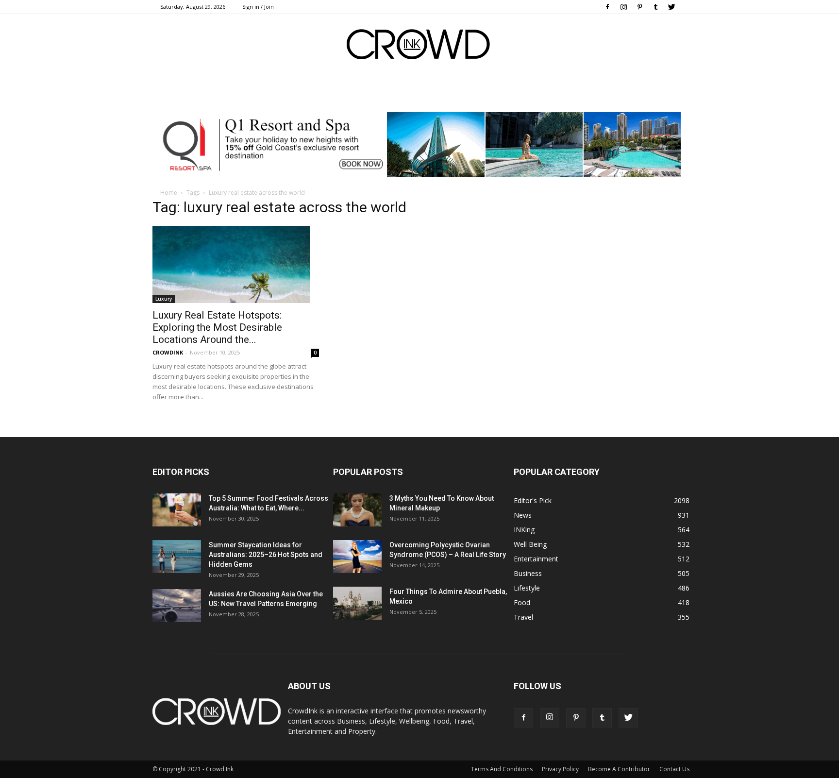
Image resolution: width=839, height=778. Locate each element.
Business (528, 573)
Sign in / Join (258, 6)
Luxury (163, 298)
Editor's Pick (533, 500)
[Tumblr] (655, 7)
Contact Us (674, 769)
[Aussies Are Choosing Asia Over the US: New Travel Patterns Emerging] (176, 606)
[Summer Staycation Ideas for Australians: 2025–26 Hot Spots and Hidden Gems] (176, 557)
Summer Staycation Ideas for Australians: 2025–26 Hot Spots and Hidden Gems (265, 554)
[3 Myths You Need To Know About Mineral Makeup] (357, 510)
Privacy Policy (560, 769)
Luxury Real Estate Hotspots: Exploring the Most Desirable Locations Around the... (217, 327)
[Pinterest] (639, 7)
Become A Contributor (619, 769)
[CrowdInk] (419, 46)
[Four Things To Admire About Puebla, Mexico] (357, 603)
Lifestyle (527, 587)
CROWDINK (167, 352)
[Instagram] (623, 7)
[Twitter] (671, 7)
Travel (523, 617)
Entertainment (536, 558)
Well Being (530, 544)
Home (168, 192)
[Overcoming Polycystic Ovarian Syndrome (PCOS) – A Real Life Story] (357, 557)
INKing (524, 529)
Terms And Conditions (502, 769)
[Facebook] (607, 7)
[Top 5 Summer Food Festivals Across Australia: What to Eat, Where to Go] (176, 510)
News (523, 515)
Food (522, 602)
